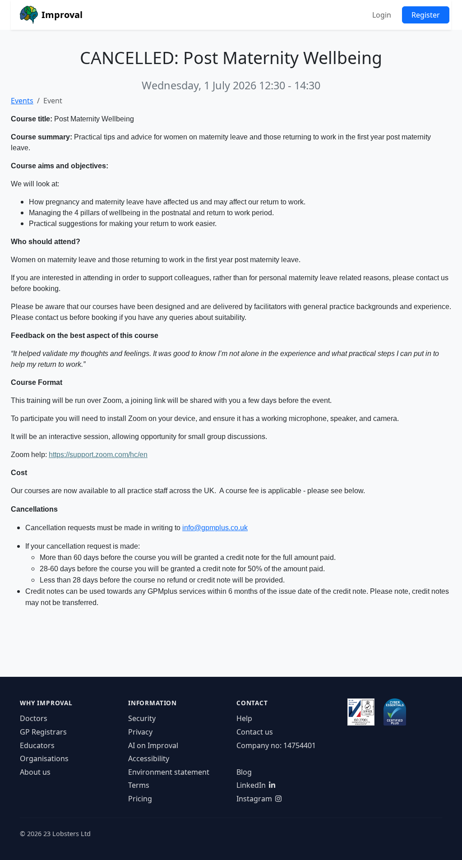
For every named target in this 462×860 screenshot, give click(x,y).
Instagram (254, 799)
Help (244, 718)
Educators (37, 745)
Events (22, 101)
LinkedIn (251, 785)
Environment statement (168, 772)
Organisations (44, 758)
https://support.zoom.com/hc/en (98, 454)
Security (142, 718)
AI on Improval (153, 745)
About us (35, 772)
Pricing (140, 799)
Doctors (33, 718)
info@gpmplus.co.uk (215, 528)
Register (425, 15)
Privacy (140, 732)
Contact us (254, 732)
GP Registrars (43, 732)
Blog (244, 772)
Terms (138, 785)
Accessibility (148, 758)
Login (381, 15)
